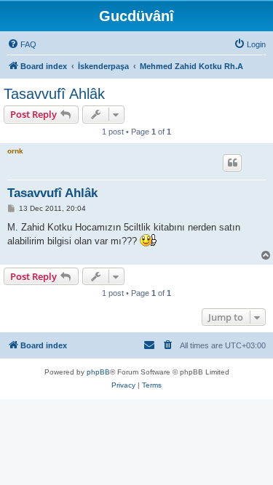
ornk (15, 151)
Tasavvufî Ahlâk (54, 94)
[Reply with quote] (232, 163)
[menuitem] (21, 44)
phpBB (98, 372)
